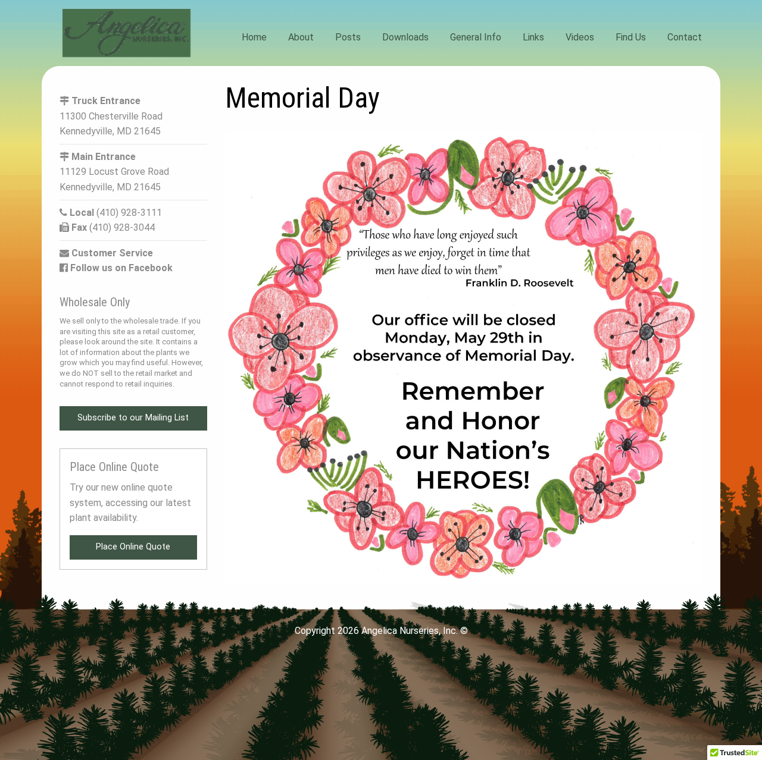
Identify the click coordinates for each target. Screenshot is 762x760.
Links (533, 37)
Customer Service (111, 253)
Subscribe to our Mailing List (133, 418)
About (301, 37)
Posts (348, 37)
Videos (580, 37)
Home (254, 37)
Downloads (405, 37)
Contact (684, 37)
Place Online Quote (133, 547)
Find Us (631, 37)
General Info (475, 37)
